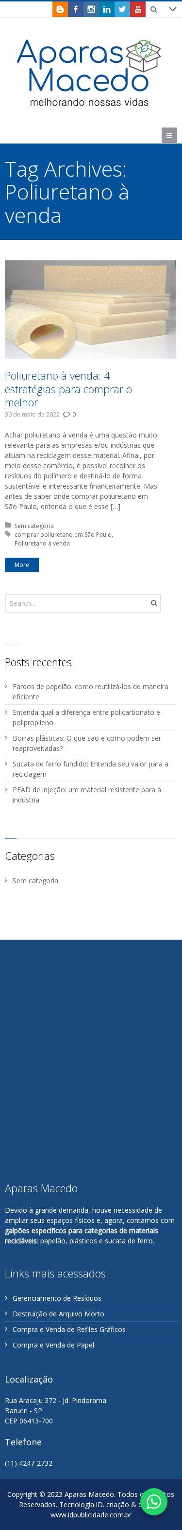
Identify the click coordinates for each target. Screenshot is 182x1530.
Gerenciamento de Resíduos (57, 1298)
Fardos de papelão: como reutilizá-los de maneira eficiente (90, 691)
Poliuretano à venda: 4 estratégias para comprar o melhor (68, 388)
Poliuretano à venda (42, 543)
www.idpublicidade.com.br (91, 1514)
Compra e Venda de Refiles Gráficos (69, 1329)
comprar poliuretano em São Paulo (63, 534)
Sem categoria (34, 526)
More (22, 565)
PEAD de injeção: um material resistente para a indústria (87, 794)
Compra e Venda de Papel (53, 1344)
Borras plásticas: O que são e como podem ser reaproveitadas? (87, 743)
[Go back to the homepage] (90, 72)
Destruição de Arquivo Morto (58, 1313)
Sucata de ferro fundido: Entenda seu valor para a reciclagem (90, 769)
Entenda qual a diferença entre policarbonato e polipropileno (86, 717)
